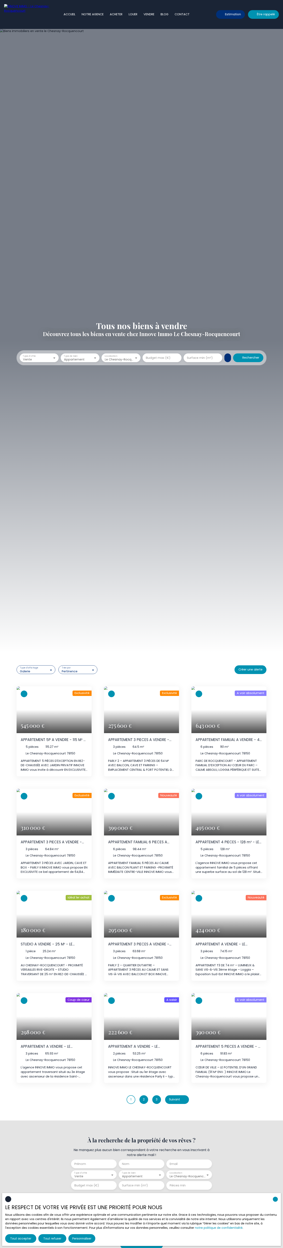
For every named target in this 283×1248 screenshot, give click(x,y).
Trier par (66, 668)
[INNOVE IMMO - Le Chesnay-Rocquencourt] (27, 14)
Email (174, 1164)
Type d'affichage (29, 668)
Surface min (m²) (200, 358)
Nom (125, 1164)
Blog (164, 14)
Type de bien (70, 355)
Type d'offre (29, 355)
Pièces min (178, 1185)
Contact (182, 14)
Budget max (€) (158, 358)
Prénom (80, 1164)
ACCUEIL (69, 14)
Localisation (111, 355)
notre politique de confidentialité (219, 1228)
